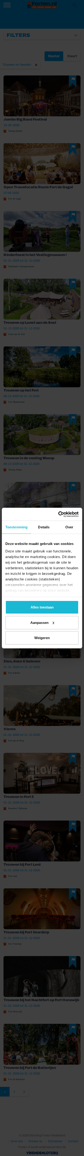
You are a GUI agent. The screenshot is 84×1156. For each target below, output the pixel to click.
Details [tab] (43, 527)
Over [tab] (69, 527)
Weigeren (42, 638)
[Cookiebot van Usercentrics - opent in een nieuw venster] (59, 514)
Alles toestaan (42, 607)
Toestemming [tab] (16, 527)
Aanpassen (39, 622)
